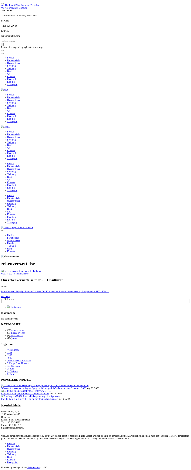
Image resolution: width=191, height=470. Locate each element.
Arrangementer (18, 330)
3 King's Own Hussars (18, 363)
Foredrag (11, 65)
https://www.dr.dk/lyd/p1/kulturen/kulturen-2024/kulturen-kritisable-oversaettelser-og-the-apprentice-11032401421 (55, 291)
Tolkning (11, 68)
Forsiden (11, 443)
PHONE (5, 20)
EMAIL (5, 31)
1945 (9, 358)
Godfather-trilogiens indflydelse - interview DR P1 (25, 393)
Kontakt (11, 76)
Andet (15, 338)
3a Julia (10, 368)
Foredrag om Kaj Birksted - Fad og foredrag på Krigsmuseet (29, 399)
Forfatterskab (13, 60)
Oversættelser (13, 63)
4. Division (12, 371)
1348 (9, 352)
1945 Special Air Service (19, 360)
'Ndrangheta (13, 350)
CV (9, 73)
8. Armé (11, 374)
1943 (9, 355)
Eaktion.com (33, 467)
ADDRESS (6, 10)
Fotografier (12, 79)
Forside (10, 57)
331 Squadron (13, 366)
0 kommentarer (21, 273)
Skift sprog (12, 84)
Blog (9, 71)
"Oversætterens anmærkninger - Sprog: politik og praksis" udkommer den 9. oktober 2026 (43, 388)
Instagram (16, 307)
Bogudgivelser (18, 333)
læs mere (5, 296)
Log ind (11, 82)
